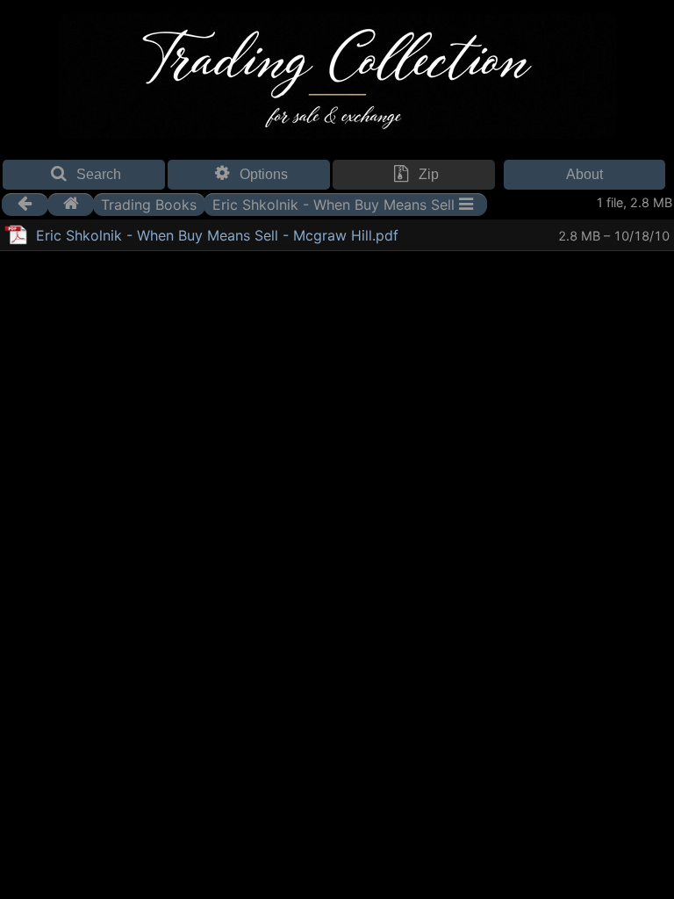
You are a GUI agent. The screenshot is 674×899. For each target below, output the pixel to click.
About (584, 174)
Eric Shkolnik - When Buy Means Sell (333, 203)
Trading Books (149, 203)
